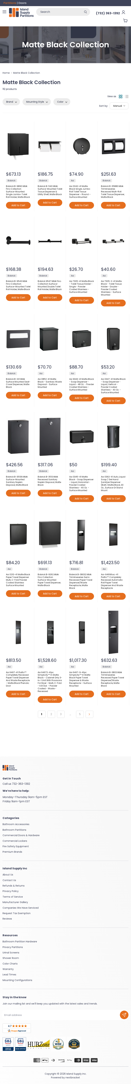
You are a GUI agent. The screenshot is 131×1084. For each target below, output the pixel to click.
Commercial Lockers (15, 841)
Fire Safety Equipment (16, 846)
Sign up (124, 1015)
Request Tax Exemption (17, 913)
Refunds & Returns (14, 885)
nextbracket (73, 1077)
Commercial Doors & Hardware (21, 835)
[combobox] (58, 12)
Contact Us (9, 880)
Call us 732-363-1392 (16, 784)
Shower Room (11, 958)
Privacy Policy (11, 891)
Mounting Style (35, 101)
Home (6, 72)
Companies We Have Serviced (21, 908)
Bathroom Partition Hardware (20, 941)
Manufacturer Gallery (15, 902)
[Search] (85, 12)
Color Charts (10, 963)
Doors (22, 3)
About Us (8, 874)
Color (60, 101)
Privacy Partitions (13, 947)
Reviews (7, 918)
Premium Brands (12, 852)
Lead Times (9, 974)
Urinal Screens (11, 952)
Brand (9, 101)
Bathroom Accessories (16, 824)
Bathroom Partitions (14, 830)
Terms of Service (13, 896)
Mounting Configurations (17, 980)
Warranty (8, 969)
